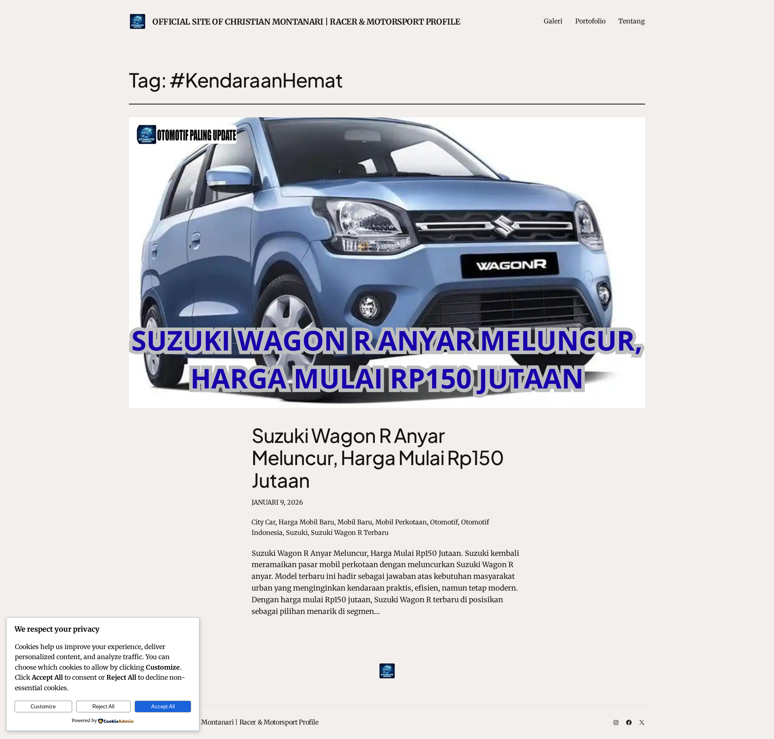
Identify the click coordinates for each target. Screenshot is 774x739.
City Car (263, 522)
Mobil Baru (354, 522)
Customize (43, 707)
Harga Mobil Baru (306, 522)
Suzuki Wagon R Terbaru (350, 532)
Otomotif (444, 522)
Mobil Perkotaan (401, 522)
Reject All (103, 707)
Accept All (163, 707)
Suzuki (297, 532)
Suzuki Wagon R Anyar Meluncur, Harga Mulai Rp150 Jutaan (378, 457)
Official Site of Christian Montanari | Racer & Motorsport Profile (306, 22)
